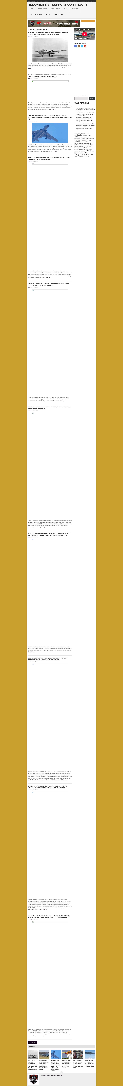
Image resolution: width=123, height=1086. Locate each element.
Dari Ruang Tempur (36, 14)
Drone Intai (87, 137)
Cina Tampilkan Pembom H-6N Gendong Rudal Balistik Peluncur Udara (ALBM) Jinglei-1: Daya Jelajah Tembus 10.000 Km (50, 117)
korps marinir (87, 143)
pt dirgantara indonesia (79, 149)
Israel (85, 140)
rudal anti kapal (77, 151)
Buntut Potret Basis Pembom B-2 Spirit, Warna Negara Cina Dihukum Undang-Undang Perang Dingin (49, 75)
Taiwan (81, 152)
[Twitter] (82, 46)
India (75, 140)
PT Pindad (86, 149)
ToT (88, 154)
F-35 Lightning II (87, 138)
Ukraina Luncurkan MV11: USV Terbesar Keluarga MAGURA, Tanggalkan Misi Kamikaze (85, 129)
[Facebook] (75, 46)
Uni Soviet (86, 156)
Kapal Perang (56, 9)
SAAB (93, 151)
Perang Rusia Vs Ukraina (81, 147)
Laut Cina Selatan (79, 144)
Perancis (88, 146)
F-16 (82, 138)
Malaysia (76, 146)
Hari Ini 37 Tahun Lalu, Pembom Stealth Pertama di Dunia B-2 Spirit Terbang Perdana (49, 407)
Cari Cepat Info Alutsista (80, 96)
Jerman (76, 141)
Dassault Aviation (82, 137)
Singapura (76, 152)
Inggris (79, 140)
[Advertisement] (85, 71)
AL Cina (87, 133)
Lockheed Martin (88, 144)
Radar (48, 14)
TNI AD (85, 152)
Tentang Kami (58, 14)
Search (91, 98)
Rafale (90, 149)
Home (31, 9)
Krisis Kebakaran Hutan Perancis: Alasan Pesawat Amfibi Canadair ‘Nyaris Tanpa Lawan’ (49, 158)
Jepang (89, 140)
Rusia (88, 150)
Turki (91, 154)
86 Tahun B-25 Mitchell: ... (42, 1)
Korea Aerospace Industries (84, 141)
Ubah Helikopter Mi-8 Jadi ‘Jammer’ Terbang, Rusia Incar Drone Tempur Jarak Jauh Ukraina (48, 284)
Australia (85, 135)
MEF (82, 146)
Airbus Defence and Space (79, 133)
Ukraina (80, 156)
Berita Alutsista (42, 9)
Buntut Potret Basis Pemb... (56, 1)
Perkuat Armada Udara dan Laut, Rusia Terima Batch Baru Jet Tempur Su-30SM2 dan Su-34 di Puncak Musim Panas (49, 534)
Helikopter (75, 9)
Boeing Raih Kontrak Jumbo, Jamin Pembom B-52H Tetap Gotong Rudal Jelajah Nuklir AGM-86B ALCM (48, 659)
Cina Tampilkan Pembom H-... (71, 1)
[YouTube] (85, 46)
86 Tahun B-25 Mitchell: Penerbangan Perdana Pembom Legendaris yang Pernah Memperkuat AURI (48, 33)
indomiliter (30, 36)
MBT (80, 146)
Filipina (92, 138)
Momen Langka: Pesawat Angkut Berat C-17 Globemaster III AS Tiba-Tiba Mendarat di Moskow (85, 110)
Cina (76, 137)
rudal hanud (83, 151)
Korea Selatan (78, 143)
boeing (90, 135)
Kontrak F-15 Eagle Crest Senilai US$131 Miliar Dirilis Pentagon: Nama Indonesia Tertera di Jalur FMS (85, 114)
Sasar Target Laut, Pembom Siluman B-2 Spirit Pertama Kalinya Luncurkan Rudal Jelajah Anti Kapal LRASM (48, 787)
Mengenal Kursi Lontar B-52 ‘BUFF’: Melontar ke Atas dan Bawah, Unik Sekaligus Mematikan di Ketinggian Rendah (49, 916)
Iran (83, 140)
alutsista (78, 135)
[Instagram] (79, 46)
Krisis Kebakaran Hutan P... (87, 1)
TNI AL (77, 154)
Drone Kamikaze (77, 138)
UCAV (75, 156)
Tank (65, 9)
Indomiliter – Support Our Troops (52, 1075)
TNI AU (84, 154)
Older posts (33, 1042)
